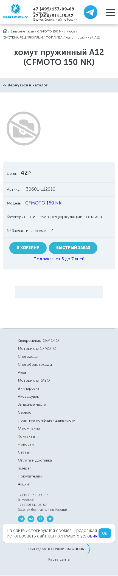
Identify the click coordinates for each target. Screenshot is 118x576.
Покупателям (30, 476)
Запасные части (22, 31)
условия (88, 536)
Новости (26, 444)
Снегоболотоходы (35, 364)
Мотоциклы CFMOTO (37, 348)
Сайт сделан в (59, 548)
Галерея (25, 468)
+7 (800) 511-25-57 (53, 15)
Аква (22, 372)
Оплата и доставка (35, 460)
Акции (23, 484)
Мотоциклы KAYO (34, 380)
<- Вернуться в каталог (25, 85)
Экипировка (29, 388)
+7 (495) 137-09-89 (53, 9)
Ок (105, 533)
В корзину (28, 247)
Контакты (26, 436)
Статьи (24, 452)
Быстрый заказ (73, 247)
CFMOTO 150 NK (50, 31)
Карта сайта (59, 559)
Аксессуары (29, 396)
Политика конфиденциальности (46, 420)
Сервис (24, 412)
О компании (29, 428)
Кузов (70, 31)
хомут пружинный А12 (83, 37)
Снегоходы (28, 356)
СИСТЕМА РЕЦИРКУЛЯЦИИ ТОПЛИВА (33, 37)
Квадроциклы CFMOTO (38, 340)
